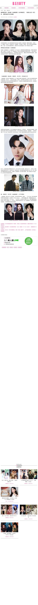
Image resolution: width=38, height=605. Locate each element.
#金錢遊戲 (20, 247)
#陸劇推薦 (6, 7)
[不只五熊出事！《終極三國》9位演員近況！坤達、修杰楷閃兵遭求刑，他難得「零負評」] (28, 510)
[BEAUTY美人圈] (19, 3)
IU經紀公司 (21, 72)
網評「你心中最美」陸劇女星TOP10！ (9, 515)
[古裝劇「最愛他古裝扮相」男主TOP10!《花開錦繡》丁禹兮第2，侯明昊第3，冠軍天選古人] (9, 527)
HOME (2, 10)
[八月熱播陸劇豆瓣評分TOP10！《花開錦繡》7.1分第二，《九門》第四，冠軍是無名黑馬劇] (28, 474)
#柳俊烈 (11, 247)
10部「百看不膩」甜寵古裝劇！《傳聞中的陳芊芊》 (9, 481)
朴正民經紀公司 (25, 72)
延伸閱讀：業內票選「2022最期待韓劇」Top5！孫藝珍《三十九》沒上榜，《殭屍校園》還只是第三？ (18, 227)
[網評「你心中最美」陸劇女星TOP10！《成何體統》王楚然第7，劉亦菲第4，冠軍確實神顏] (9, 510)
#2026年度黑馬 (31, 7)
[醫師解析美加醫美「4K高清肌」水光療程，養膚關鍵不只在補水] (9, 492)
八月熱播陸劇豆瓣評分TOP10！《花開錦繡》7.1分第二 (28, 481)
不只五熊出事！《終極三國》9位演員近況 (28, 516)
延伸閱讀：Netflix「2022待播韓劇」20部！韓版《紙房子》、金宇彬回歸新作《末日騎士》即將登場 (19, 230)
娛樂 (5, 10)
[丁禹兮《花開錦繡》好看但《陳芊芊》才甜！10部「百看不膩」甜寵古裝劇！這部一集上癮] (9, 474)
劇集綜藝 (8, 10)
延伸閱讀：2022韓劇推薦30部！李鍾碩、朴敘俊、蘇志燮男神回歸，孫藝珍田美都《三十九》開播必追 (19, 224)
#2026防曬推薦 (22, 7)
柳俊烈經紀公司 (15, 72)
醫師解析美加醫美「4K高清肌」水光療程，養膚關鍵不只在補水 (9, 499)
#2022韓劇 (4, 247)
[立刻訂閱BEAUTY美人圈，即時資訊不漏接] (19, 240)
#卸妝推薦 (14, 7)
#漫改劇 (15, 247)
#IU (8, 247)
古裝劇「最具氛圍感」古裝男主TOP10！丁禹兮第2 (9, 534)
